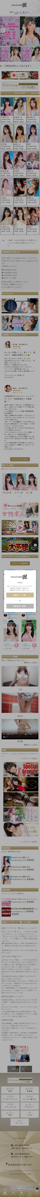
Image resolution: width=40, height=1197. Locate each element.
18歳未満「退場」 (20, 606)
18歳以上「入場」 (20, 595)
